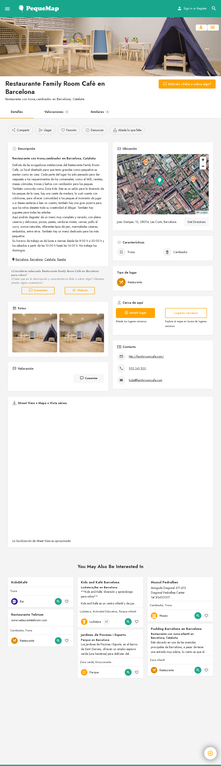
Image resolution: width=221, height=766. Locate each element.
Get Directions (196, 222)
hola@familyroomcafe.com (145, 380)
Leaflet (203, 212)
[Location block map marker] (159, 180)
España (61, 259)
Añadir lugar (137, 313)
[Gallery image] (34, 333)
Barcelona (22, 259)
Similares (99, 112)
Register (202, 8)
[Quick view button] (58, 601)
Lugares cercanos (186, 313)
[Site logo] (39, 8)
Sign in (188, 8)
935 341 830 (137, 368)
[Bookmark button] (66, 601)
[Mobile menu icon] (7, 9)
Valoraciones (56, 112)
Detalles (17, 112)
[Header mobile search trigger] (214, 8)
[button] (162, 184)
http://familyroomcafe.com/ (146, 356)
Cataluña (49, 259)
